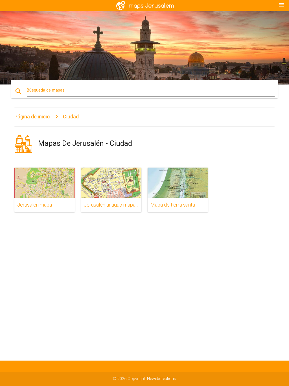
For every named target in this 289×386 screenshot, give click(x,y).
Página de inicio (32, 117)
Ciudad (71, 117)
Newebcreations (161, 378)
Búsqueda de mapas (46, 90)
